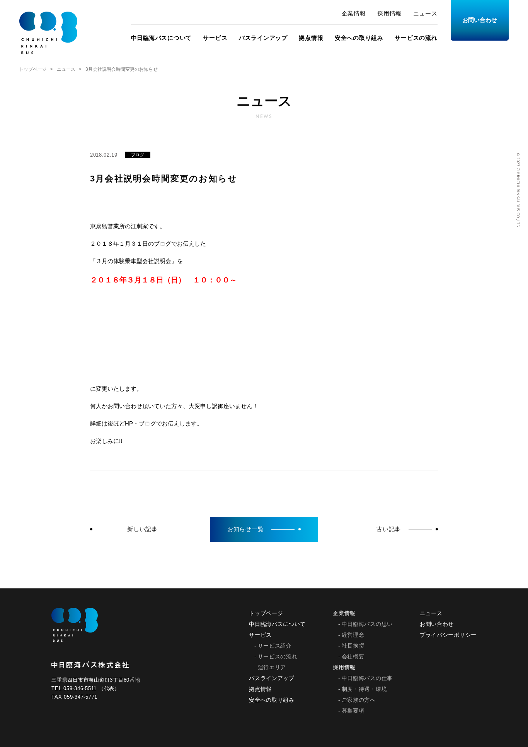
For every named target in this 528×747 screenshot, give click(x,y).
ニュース (425, 13)
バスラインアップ (263, 37)
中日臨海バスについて (161, 37)
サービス (215, 37)
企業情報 (354, 13)
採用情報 (389, 13)
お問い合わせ (479, 20)
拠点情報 (311, 37)
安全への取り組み (359, 37)
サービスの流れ (416, 37)
